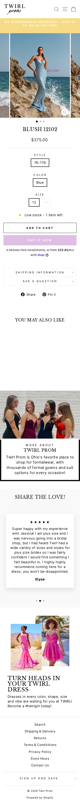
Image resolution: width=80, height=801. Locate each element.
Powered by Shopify (40, 797)
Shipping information (40, 272)
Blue (40, 182)
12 (34, 202)
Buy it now (40, 240)
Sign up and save (39, 778)
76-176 (40, 163)
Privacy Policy (40, 752)
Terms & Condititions (40, 745)
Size (40, 194)
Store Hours (40, 758)
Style (40, 155)
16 (46, 202)
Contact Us (40, 765)
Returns (40, 738)
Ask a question (40, 281)
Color (40, 174)
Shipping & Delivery (40, 731)
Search (40, 724)
